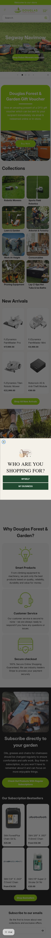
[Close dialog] (3, 442)
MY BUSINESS (25, 486)
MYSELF (25, 479)
